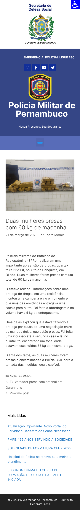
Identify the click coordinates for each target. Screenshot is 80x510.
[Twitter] (52, 67)
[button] (40, 142)
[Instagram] (27, 67)
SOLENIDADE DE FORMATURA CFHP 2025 (39, 448)
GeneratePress (40, 504)
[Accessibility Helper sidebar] (75, 4)
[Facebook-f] (36, 67)
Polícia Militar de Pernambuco (42, 109)
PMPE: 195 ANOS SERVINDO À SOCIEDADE (39, 439)
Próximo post (19, 393)
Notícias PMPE (21, 376)
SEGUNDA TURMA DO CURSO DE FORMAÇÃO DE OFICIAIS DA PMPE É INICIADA (34, 474)
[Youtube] (44, 67)
